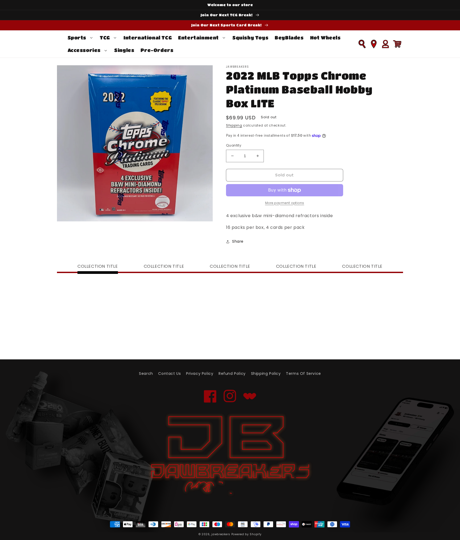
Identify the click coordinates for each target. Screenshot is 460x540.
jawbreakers (220, 534)
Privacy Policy (199, 373)
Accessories (84, 50)
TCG (105, 37)
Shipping (234, 125)
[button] (80, 37)
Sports (77, 37)
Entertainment (198, 37)
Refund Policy (232, 373)
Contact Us (169, 373)
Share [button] (238, 241)
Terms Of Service (303, 373)
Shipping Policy (266, 373)
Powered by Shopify (246, 534)
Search (146, 373)
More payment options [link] (284, 203)
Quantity (233, 145)
